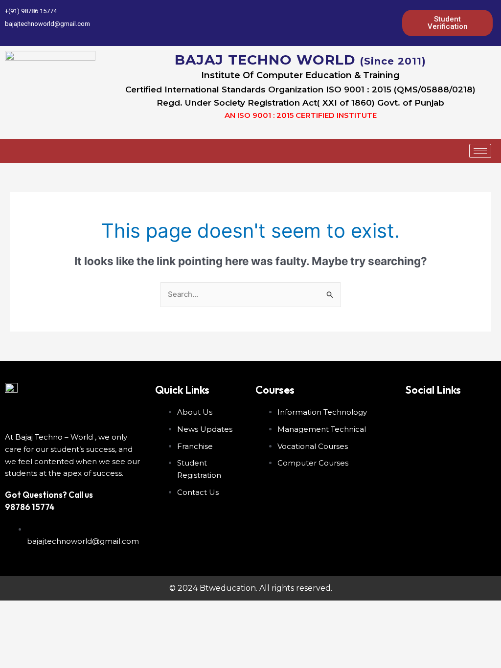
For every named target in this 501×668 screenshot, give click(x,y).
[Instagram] (390, 23)
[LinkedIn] (356, 23)
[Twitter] (340, 23)
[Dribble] (373, 23)
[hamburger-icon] (480, 151)
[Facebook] (323, 23)
